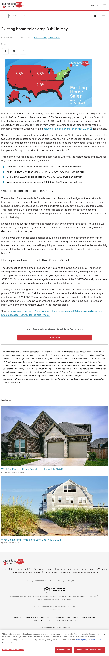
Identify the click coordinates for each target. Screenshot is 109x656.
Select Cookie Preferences (13, 650)
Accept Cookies (63, 650)
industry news (54, 37)
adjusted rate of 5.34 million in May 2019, (66, 128)
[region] (54, 643)
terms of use (96, 639)
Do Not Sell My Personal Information (78, 572)
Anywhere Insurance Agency (26, 572)
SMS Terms (51, 572)
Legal (49, 569)
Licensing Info (24, 569)
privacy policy (81, 639)
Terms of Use (7, 569)
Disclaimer (39, 569)
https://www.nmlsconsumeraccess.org (81, 596)
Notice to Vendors (98, 569)
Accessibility (79, 569)
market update (40, 37)
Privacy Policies (63, 569)
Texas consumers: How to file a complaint (54, 628)
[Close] (104, 634)
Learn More (54, 337)
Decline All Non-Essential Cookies (89, 650)
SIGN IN (94, 5)
